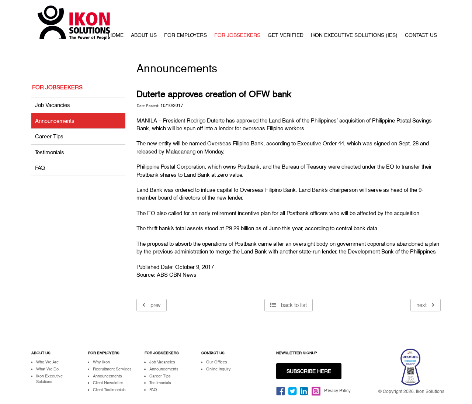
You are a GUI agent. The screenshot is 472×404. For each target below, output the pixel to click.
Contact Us (421, 35)
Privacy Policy (337, 391)
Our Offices (216, 362)
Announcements (54, 120)
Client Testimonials (109, 389)
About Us (144, 35)
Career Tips (49, 136)
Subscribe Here (309, 371)
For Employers (185, 35)
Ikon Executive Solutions (49, 378)
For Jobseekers (237, 35)
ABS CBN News (177, 274)
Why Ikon (101, 362)
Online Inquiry (218, 369)
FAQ (40, 167)
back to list (293, 304)
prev (155, 304)
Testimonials (49, 152)
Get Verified (285, 35)
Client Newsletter (108, 382)
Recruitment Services (112, 369)
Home (116, 35)
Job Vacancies (52, 104)
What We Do (47, 369)
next (422, 304)
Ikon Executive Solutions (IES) (354, 35)
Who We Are (47, 362)
